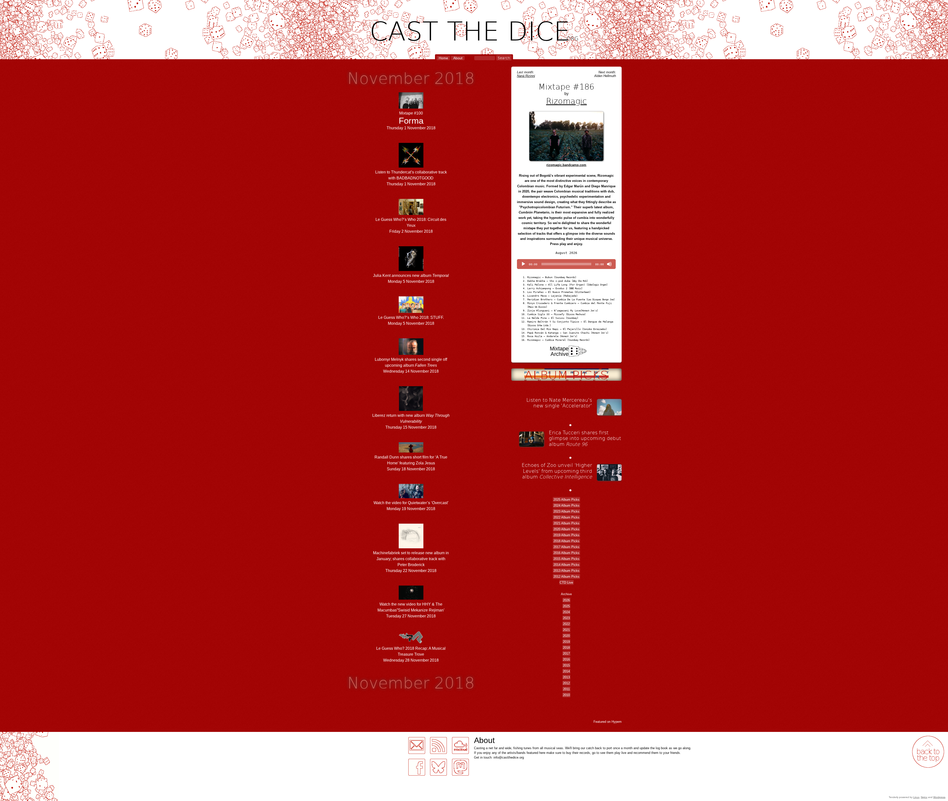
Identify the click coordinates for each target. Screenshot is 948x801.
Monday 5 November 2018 (411, 278)
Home (443, 58)
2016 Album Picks (566, 552)
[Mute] (609, 264)
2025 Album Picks (566, 499)
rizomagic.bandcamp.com (566, 165)
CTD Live (566, 582)
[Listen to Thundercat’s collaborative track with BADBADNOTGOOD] (411, 166)
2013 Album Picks (566, 570)
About (457, 58)
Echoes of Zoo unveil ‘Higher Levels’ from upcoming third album (557, 470)
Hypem (617, 722)
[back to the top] (928, 752)
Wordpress (939, 797)
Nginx (924, 797)
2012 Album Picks (566, 576)
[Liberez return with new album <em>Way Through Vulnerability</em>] (411, 409)
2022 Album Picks (566, 517)
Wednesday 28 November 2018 (411, 654)
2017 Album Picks (566, 547)
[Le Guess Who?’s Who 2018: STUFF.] (411, 311)
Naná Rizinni (526, 76)
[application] (566, 264)
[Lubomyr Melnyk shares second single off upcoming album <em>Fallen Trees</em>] (411, 353)
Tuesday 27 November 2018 (411, 610)
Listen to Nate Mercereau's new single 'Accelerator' (559, 402)
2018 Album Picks (566, 541)
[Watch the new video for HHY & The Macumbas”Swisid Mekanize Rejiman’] (411, 598)
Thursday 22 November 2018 (411, 562)
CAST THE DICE (474, 30)
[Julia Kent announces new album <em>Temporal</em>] (411, 269)
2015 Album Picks (566, 558)
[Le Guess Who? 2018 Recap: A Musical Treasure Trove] (411, 642)
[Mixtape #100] (411, 107)
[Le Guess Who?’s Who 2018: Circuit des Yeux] (411, 213)
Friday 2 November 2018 (410, 225)
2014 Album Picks (566, 564)
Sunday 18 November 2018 (411, 463)
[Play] (523, 264)
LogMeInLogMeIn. (16, 735)
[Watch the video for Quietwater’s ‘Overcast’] (411, 497)
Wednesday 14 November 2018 (411, 365)
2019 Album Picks (566, 535)
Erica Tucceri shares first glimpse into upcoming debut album (585, 438)
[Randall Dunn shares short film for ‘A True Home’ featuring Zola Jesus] (411, 451)
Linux (916, 797)
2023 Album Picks (566, 511)
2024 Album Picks (566, 505)
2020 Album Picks (566, 529)
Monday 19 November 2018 (411, 506)
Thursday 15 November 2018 (411, 421)
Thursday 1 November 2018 (411, 120)
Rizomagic (566, 100)
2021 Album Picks (566, 523)
